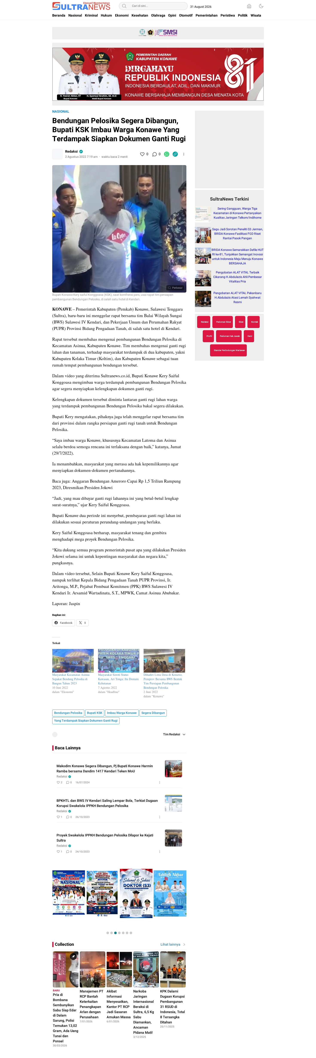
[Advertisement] (229, 152)
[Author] (57, 154)
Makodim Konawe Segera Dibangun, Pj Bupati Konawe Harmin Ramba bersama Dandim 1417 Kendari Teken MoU (105, 769)
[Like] (142, 154)
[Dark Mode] (261, 6)
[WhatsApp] (166, 154)
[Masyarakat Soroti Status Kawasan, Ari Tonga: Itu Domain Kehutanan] (119, 661)
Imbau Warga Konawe (122, 713)
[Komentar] (154, 154)
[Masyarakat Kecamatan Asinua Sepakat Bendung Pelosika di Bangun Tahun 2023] (73, 661)
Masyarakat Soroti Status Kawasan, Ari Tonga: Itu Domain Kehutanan (118, 679)
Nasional (60, 111)
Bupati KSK (94, 713)
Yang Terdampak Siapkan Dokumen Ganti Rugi (86, 720)
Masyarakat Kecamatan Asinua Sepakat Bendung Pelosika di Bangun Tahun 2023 (70, 679)
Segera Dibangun (153, 713)
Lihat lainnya (170, 944)
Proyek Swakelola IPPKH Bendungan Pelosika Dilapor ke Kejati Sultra (105, 838)
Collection (64, 944)
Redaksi (71, 151)
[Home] (249, 6)
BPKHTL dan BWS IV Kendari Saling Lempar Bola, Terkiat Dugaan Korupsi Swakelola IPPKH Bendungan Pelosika (107, 803)
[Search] (124, 6)
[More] (183, 154)
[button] (107, 933)
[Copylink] (175, 154)
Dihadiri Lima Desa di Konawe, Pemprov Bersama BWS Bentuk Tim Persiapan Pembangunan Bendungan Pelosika (163, 681)
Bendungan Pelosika (68, 713)
